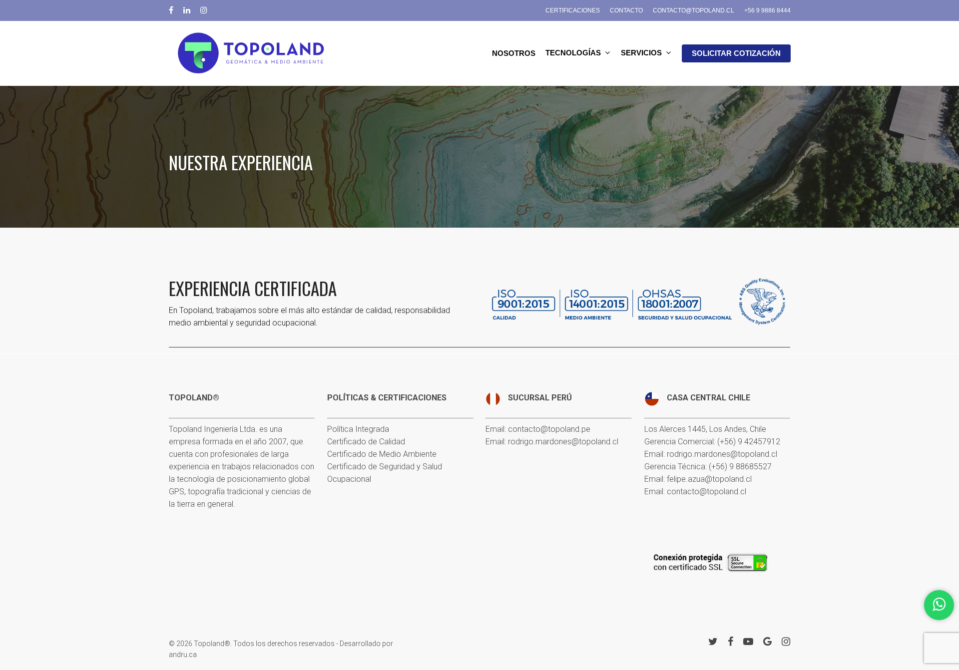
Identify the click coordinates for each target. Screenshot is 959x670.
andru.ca (183, 655)
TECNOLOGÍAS (573, 53)
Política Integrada (358, 429)
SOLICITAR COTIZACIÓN (736, 53)
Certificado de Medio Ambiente (382, 454)
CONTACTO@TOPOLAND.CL (693, 10)
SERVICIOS (641, 53)
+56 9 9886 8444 (767, 10)
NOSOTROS (513, 53)
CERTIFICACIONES (572, 10)
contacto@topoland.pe (549, 429)
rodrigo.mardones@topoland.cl (563, 441)
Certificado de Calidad (366, 441)
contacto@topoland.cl (706, 491)
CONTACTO (626, 10)
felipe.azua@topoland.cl (709, 479)
